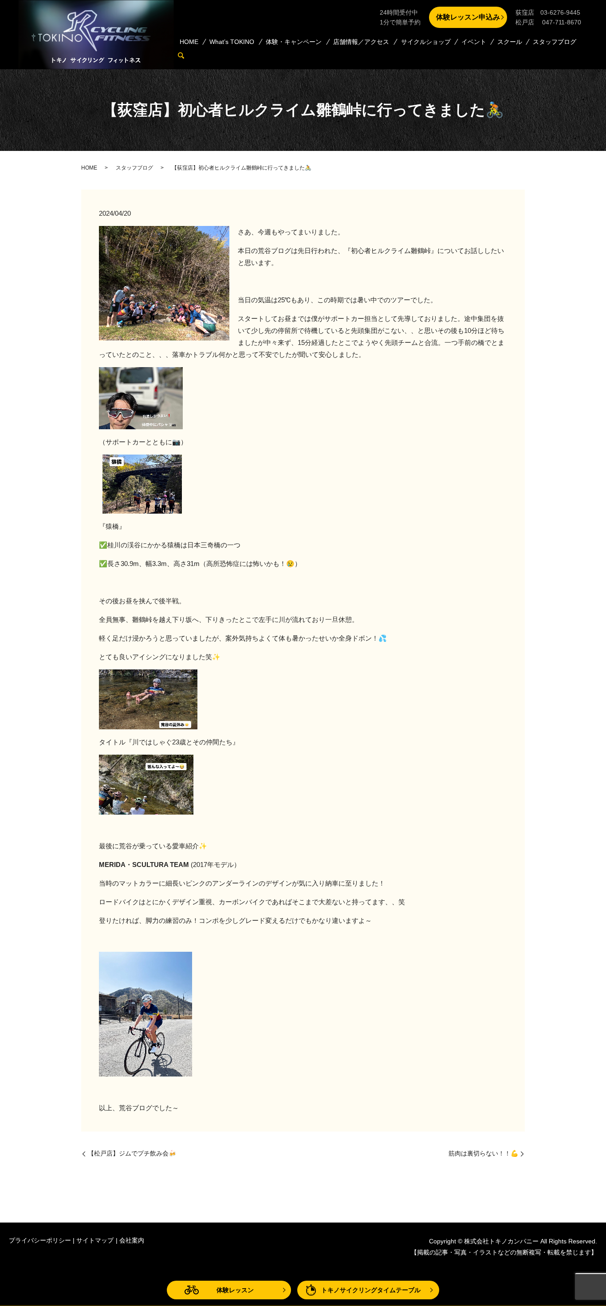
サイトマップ (95, 1240)
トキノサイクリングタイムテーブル (371, 1290)
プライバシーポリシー (40, 1240)
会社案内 (131, 1240)
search (185, 55)
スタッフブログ (554, 41)
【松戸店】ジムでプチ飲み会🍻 (132, 1153)
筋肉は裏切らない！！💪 (483, 1153)
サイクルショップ (426, 41)
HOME (189, 41)
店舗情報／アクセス (361, 41)
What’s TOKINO (231, 41)
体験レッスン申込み (468, 17)
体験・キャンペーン (294, 41)
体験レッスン (235, 1290)
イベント (473, 41)
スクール (509, 41)
